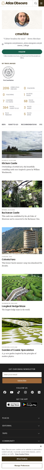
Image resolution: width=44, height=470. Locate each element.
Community (8, 441)
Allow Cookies (22, 459)
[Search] (35, 3)
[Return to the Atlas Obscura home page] (15, 3)
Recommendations (29, 124)
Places (5, 418)
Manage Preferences (22, 465)
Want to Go (13, 124)
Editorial (7, 426)
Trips (4, 433)
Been (4, 124)
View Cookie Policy (22, 454)
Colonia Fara (8, 259)
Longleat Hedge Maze (13, 306)
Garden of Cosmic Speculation (18, 350)
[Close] (40, 446)
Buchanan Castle (10, 213)
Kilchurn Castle (9, 163)
